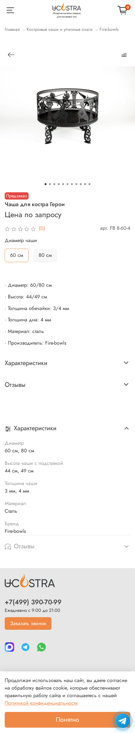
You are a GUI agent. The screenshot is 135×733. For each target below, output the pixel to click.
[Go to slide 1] (45, 184)
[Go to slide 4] (59, 184)
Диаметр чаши (21, 240)
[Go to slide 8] (76, 184)
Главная (12, 29)
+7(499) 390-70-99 (33, 602)
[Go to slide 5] (63, 184)
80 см (45, 255)
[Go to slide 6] (67, 184)
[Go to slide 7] (72, 184)
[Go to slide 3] (54, 184)
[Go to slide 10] (85, 184)
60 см (16, 255)
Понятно (67, 719)
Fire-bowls (109, 29)
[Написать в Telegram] (123, 720)
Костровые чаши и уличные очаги (60, 29)
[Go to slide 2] (50, 184)
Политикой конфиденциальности (41, 703)
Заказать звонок (28, 623)
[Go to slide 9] (81, 184)
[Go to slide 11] (89, 184)
